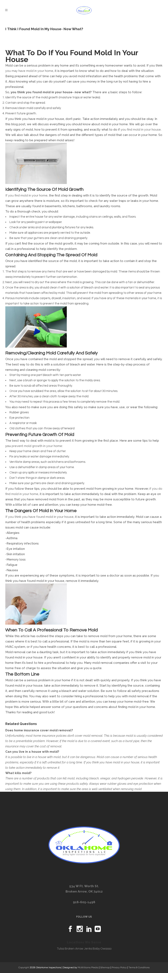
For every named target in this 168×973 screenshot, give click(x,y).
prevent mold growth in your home (37, 446)
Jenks (88, 948)
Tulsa (60, 948)
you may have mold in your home (29, 71)
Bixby (96, 948)
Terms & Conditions (139, 967)
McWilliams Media (88, 967)
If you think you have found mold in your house (39, 517)
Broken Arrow (74, 948)
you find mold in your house (141, 129)
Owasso (105, 948)
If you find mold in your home (26, 195)
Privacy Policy (119, 967)
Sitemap (105, 967)
